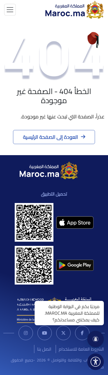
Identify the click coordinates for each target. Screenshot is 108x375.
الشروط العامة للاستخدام (81, 349)
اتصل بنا (44, 349)
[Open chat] (95, 339)
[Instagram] (26, 333)
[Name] (10, 9)
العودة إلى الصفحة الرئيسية (50, 137)
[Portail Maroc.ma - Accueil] (49, 170)
